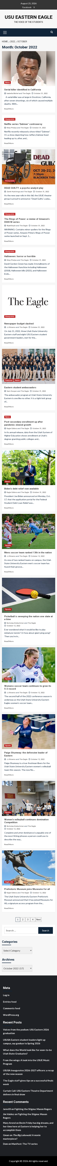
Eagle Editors (12, 428)
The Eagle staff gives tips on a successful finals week (28, 1082)
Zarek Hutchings (13, 192)
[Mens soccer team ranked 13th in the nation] (28, 531)
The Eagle (26, 93)
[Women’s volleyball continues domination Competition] (28, 798)
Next (38, 919)
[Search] (52, 32)
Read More (9, 109)
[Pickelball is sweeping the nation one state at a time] (28, 595)
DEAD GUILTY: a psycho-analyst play (24, 188)
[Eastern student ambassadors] (28, 366)
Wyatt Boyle (11, 226)
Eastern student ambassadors (20, 387)
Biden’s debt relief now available (21, 488)
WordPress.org (11, 1015)
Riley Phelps (12, 128)
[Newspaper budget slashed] (28, 302)
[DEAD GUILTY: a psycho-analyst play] (28, 166)
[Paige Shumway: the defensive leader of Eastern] (28, 731)
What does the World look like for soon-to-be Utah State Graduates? (27, 1052)
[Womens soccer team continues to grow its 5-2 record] (28, 664)
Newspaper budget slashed (19, 323)
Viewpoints (9, 119)
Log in (6, 995)
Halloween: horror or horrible (20, 256)
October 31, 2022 (40, 93)
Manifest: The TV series (25, 1143)
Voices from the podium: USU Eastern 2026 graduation (26, 1031)
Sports (8, 545)
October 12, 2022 (37, 556)
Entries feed (9, 1001)
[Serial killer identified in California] (28, 68)
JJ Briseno (11, 327)
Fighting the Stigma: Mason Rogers (33, 1109)
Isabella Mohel (13, 93)
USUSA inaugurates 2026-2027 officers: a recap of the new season (28, 1072)
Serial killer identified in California (22, 89)
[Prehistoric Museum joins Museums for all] (28, 867)
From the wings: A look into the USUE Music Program (26, 1062)
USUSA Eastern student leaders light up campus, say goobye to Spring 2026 (24, 1041)
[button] (5, 32)
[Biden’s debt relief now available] (28, 467)
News (7, 82)
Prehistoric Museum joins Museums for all (27, 889)
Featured (8, 380)
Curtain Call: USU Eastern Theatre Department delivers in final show (28, 1092)
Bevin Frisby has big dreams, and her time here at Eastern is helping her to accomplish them (28, 1126)
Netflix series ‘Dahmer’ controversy (23, 124)
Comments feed (11, 1008)
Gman (6, 1135)
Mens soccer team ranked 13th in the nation (28, 552)
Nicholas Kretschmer (15, 623)
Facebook (26, 7)
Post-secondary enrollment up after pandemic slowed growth (23, 423)
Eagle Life (9, 882)
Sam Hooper (12, 391)
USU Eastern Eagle (28, 17)
